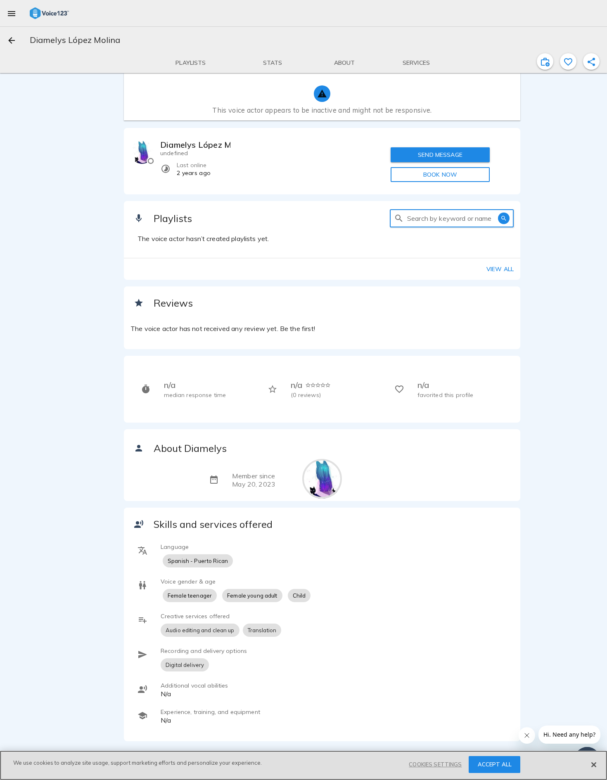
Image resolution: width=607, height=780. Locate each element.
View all (500, 269)
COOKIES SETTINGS (435, 764)
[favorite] (568, 61)
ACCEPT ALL (495, 764)
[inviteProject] (545, 61)
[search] (399, 218)
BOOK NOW (440, 174)
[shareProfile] (591, 61)
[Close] (594, 765)
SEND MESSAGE (440, 154)
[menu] (11, 13)
